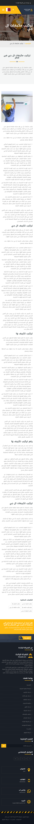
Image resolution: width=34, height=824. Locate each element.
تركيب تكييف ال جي (27, 604)
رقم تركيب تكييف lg (27, 607)
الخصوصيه (18, 819)
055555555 (22, 782)
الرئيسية (29, 685)
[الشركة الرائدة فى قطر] (8, 9)
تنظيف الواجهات (26, 714)
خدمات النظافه (27, 699)
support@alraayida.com (18, 803)
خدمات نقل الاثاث (26, 696)
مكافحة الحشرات (27, 703)
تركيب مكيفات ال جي (15, 607)
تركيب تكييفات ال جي (26, 611)
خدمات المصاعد (27, 718)
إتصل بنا (26, 638)
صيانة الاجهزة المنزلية (25, 689)
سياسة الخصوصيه (26, 725)
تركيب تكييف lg (16, 604)
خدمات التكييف (27, 692)
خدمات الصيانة (27, 710)
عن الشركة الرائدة (26, 721)
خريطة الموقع (27, 732)
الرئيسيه (28, 43)
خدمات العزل (28, 707)
